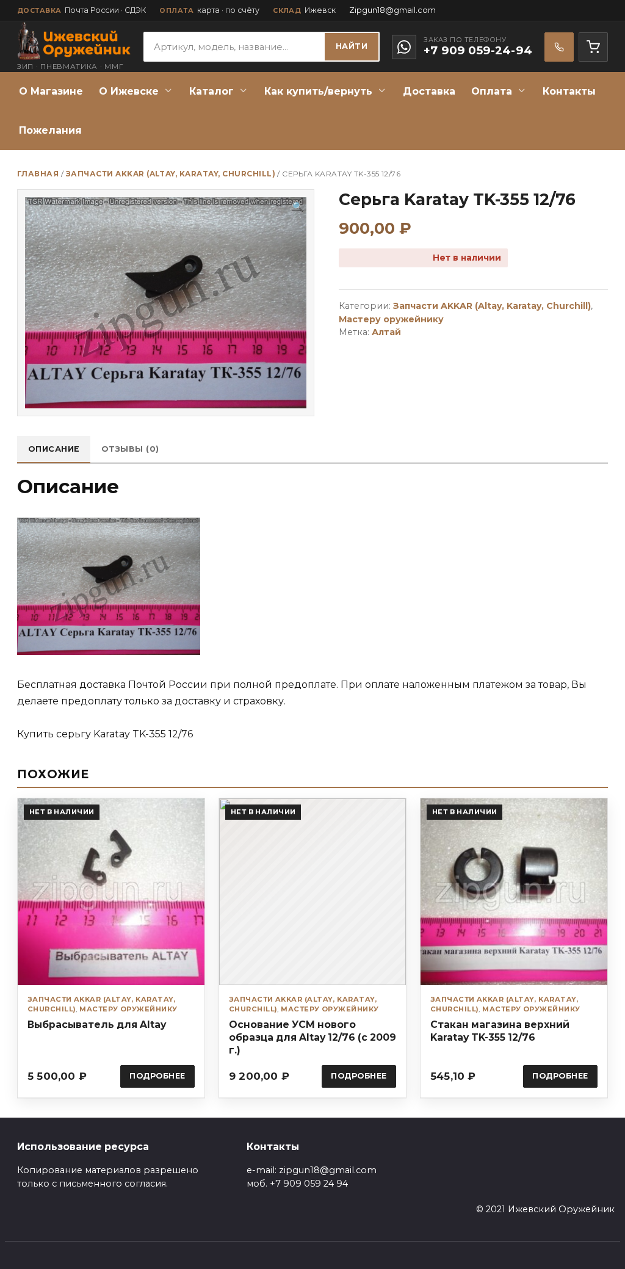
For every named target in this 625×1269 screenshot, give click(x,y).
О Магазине (51, 91)
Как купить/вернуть (318, 91)
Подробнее (157, 1075)
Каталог (211, 91)
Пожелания (50, 130)
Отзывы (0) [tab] (130, 449)
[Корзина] (593, 47)
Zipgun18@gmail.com (392, 10)
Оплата (491, 91)
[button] (298, 207)
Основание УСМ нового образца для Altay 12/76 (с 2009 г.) (312, 1037)
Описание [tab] (54, 449)
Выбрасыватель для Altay (96, 1024)
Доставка (429, 91)
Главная (38, 173)
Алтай (386, 332)
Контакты (569, 91)
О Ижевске (129, 91)
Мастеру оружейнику (391, 319)
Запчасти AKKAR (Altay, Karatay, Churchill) (170, 173)
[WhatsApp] (404, 47)
